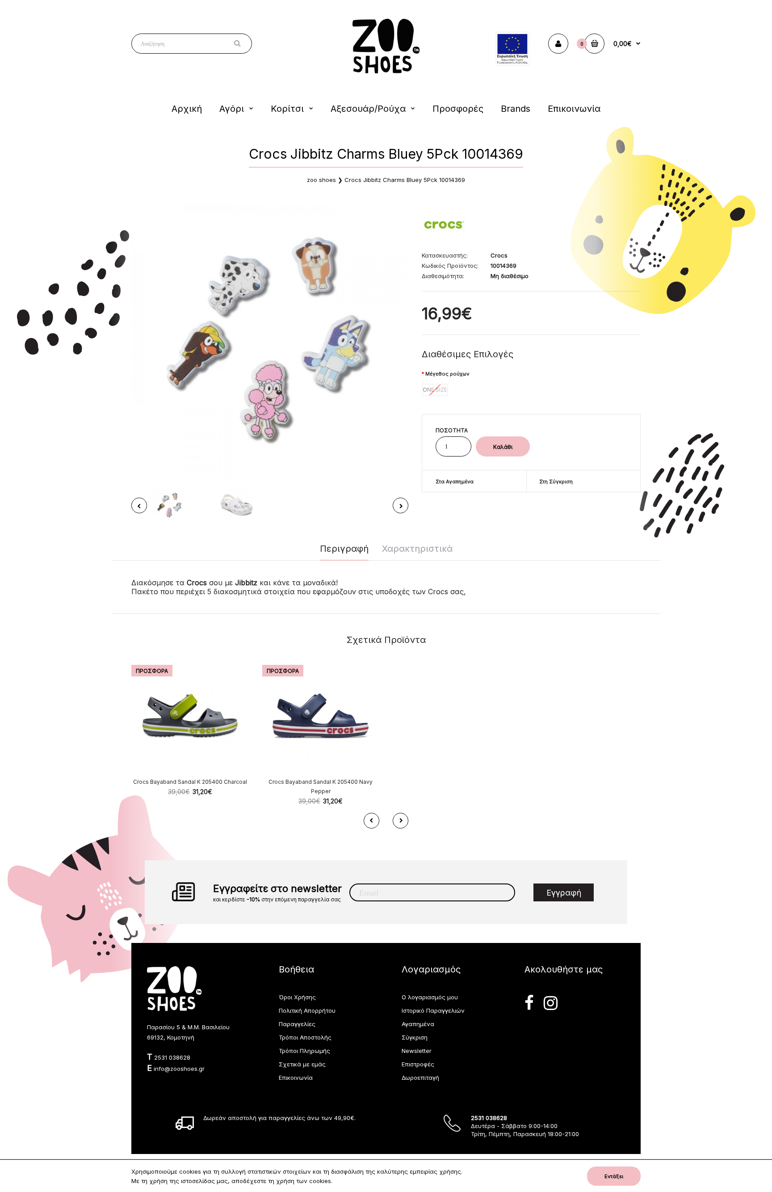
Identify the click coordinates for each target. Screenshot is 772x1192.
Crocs (499, 255)
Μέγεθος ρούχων (447, 374)
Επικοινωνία (296, 1077)
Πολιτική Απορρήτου (307, 1010)
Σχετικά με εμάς (302, 1064)
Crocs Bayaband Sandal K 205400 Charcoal (190, 781)
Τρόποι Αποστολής (305, 1037)
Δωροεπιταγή (420, 1077)
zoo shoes (321, 179)
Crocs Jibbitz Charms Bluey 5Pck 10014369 (404, 179)
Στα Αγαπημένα (455, 481)
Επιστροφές (418, 1064)
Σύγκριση (415, 1037)
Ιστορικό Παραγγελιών (433, 1010)
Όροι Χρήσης (297, 997)
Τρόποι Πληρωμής (304, 1050)
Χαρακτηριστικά (417, 548)
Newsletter (417, 1050)
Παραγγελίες (297, 1023)
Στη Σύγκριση (556, 481)
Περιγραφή (344, 548)
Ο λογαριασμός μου (430, 997)
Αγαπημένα (418, 1023)
